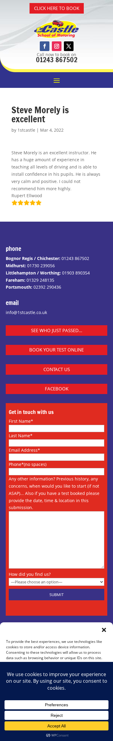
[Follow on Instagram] (56, 46)
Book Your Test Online (56, 350)
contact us (56, 369)
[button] (104, 630)
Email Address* (24, 450)
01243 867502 (56, 60)
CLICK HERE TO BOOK (56, 8)
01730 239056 (41, 265)
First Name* (21, 421)
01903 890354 (76, 273)
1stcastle (26, 130)
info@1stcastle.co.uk (26, 312)
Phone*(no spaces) (27, 464)
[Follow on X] (69, 46)
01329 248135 (40, 280)
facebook (56, 389)
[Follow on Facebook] (44, 46)
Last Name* (21, 435)
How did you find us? (30, 574)
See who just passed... (56, 330)
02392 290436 (47, 287)
